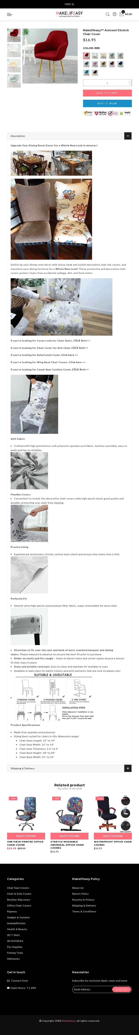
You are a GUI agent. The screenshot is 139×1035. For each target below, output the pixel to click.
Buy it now (107, 103)
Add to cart (107, 92)
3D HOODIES (15, 940)
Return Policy (80, 893)
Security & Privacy (83, 899)
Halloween (13, 958)
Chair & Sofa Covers (19, 893)
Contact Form (19, 980)
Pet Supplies (15, 946)
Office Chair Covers (19, 905)
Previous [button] (28, 58)
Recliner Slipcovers (18, 899)
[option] (50, 56)
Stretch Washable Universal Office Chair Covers (67, 844)
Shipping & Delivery (23, 768)
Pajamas (12, 911)
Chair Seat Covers (18, 887)
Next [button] (67, 58)
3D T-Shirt (13, 935)
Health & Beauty (17, 929)
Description (18, 135)
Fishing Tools (15, 952)
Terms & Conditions (84, 911)
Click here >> (69, 354)
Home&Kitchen (16, 923)
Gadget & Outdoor (18, 917)
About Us (78, 887)
